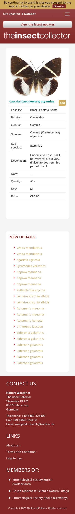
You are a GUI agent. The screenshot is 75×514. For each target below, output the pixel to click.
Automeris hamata (29, 320)
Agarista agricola (28, 260)
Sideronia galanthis (30, 333)
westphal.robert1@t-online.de (34, 424)
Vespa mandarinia (29, 248)
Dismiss (59, 6)
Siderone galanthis (30, 345)
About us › (13, 445)
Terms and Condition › (21, 452)
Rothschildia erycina (31, 290)
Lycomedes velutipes (31, 266)
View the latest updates (38, 24)
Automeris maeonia (30, 308)
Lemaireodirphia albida (33, 296)
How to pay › (14, 458)
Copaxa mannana (29, 272)
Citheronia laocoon (30, 327)
